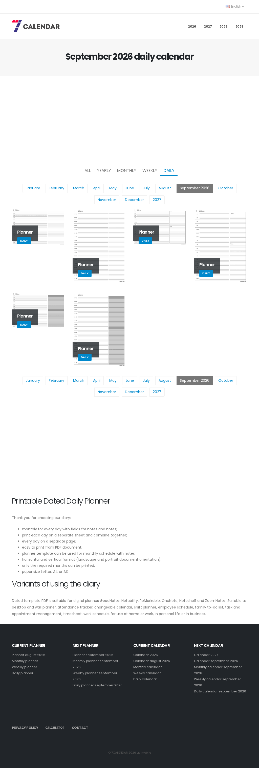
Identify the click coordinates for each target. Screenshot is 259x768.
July (146, 188)
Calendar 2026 (145, 655)
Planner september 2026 (93, 655)
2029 (239, 26)
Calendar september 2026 (216, 661)
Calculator (54, 728)
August (165, 188)
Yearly (104, 170)
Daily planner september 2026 (97, 685)
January (33, 188)
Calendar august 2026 (151, 661)
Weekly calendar (147, 673)
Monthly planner (25, 661)
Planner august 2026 (28, 655)
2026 (192, 26)
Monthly (126, 170)
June (129, 188)
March (78, 188)
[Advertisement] (129, 120)
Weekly (149, 170)
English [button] (236, 6)
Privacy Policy (25, 728)
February (56, 188)
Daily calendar (145, 679)
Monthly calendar (147, 667)
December (134, 199)
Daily (169, 170)
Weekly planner (24, 667)
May (113, 188)
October (225, 188)
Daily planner (22, 673)
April (96, 188)
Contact (80, 728)
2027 (208, 26)
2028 (224, 26)
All (87, 170)
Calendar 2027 (206, 655)
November (107, 199)
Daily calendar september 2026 (220, 691)
